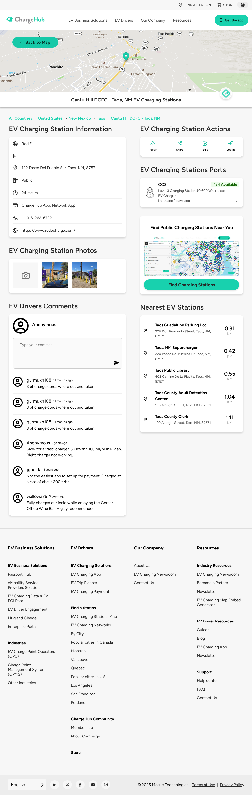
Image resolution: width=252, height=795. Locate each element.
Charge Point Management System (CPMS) (27, 670)
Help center (207, 680)
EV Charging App (86, 574)
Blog (201, 638)
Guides (203, 629)
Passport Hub (19, 574)
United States (50, 118)
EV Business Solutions (27, 565)
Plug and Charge (22, 618)
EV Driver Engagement (27, 609)
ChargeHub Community (92, 719)
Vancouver (80, 659)
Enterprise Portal (22, 626)
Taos (101, 118)
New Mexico (79, 118)
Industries (17, 643)
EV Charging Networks (91, 625)
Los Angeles (81, 685)
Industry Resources (214, 565)
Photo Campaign (85, 736)
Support (204, 672)
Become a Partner (212, 582)
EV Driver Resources (215, 621)
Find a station (197, 5)
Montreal (79, 651)
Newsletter (207, 591)
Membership (82, 727)
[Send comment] (116, 362)
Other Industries (22, 682)
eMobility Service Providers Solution (24, 585)
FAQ (201, 689)
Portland (78, 702)
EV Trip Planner (84, 582)
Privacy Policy (232, 784)
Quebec (78, 668)
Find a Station (83, 608)
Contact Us (144, 582)
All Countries (20, 118)
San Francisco (83, 694)
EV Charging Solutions (91, 565)
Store (228, 5)
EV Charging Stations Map (94, 616)
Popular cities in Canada (92, 642)
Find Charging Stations (191, 285)
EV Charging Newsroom (155, 574)
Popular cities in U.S (88, 676)
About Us (142, 565)
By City (77, 633)
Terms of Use (203, 784)
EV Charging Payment (90, 591)
